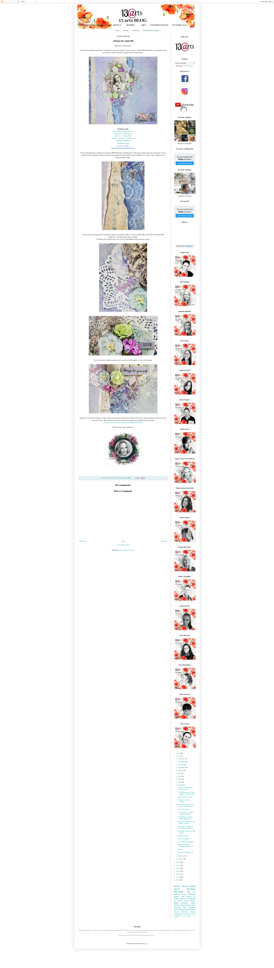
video (176, 909)
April (180, 782)
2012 (178, 880)
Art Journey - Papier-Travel (123, 133)
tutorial (176, 896)
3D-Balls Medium (123, 140)
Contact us (135, 30)
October (180, 765)
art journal (178, 900)
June (179, 776)
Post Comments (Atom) (127, 550)
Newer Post (82, 541)
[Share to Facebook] (142, 478)
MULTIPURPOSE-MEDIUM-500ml (123, 148)
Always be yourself (183, 839)
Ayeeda (186, 900)
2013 (178, 877)
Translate (190, 66)
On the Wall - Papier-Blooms (123, 131)
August (180, 770)
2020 (178, 753)
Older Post (164, 541)
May (179, 779)
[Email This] (136, 478)
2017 (178, 865)
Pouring (180, 849)
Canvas (184, 894)
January (180, 859)
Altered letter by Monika (185, 797)
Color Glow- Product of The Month (186, 832)
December (181, 759)
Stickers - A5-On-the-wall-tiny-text (123, 138)
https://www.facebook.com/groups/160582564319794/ (124, 422)
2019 (178, 756)
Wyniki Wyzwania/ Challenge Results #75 (185, 845)
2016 (178, 868)
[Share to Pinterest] (144, 478)
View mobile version (123, 545)
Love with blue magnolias (185, 842)
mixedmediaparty (186, 916)
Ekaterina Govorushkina (186, 909)
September (181, 767)
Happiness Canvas (183, 836)
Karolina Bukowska (181, 912)
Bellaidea (184, 903)
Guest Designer (184, 888)
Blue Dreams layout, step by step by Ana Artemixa (186, 805)
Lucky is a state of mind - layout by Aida (185, 788)
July (179, 773)
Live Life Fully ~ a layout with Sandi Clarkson (186, 813)
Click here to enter (185, 163)
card (182, 896)
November (181, 762)
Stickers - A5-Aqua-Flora (123, 136)
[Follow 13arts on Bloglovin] (184, 247)
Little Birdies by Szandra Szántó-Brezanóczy (185, 818)
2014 (178, 874)
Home (117, 30)
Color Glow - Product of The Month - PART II (185, 827)
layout (192, 886)
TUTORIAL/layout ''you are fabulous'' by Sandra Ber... (186, 793)
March (180, 785)
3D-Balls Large (123, 143)
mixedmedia (191, 898)
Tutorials (125, 30)
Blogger (145, 943)
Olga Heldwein (189, 907)
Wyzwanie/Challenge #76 (185, 852)
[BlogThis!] (138, 478)
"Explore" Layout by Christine (184, 801)
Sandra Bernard (180, 898)
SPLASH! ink (182, 891)
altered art (190, 896)
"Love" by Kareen (183, 809)
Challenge (191, 894)
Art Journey (187, 914)
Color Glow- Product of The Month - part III (186, 822)
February (181, 856)
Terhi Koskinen (185, 905)
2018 (178, 862)
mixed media (181, 886)
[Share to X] (140, 478)
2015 (178, 871)
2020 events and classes (151, 30)
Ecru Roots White (123, 146)
